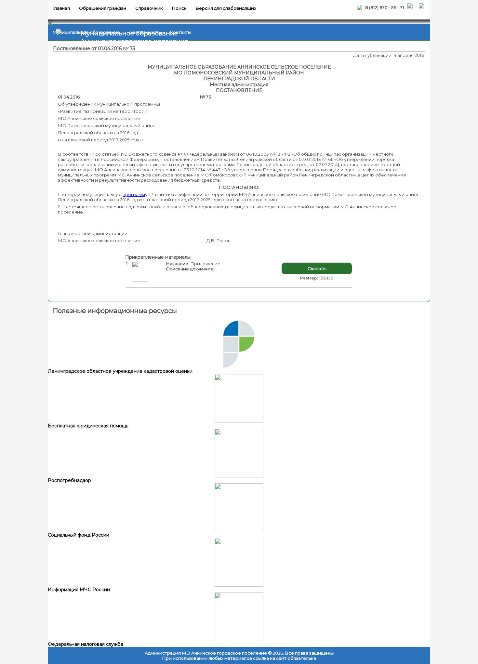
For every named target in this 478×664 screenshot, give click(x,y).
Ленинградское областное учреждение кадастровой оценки (120, 371)
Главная (61, 8)
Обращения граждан (102, 8)
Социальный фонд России (78, 535)
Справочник (149, 8)
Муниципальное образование (86, 32)
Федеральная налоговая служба (85, 644)
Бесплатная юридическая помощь (88, 426)
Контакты (180, 32)
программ (134, 194)
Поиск (179, 8)
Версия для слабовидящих (225, 8)
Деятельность (145, 32)
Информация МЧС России (79, 589)
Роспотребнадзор (69, 480)
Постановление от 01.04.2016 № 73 (94, 48)
